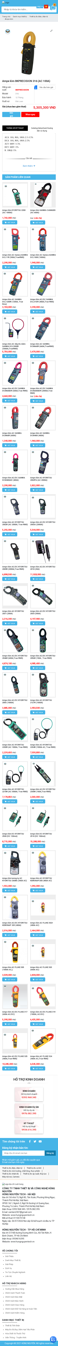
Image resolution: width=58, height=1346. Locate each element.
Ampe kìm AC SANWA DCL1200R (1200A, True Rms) (12, 301)
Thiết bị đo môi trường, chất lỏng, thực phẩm (21, 1171)
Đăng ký (50, 1153)
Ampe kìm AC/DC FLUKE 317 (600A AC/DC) (14, 1013)
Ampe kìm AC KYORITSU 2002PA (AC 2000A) (41, 479)
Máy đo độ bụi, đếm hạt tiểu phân (20, 1329)
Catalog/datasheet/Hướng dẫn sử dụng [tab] (42, 129)
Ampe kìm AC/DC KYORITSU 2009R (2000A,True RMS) (14, 568)
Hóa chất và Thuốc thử (15, 1333)
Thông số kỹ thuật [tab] (15, 128)
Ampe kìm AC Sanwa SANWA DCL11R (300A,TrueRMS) (15, 256)
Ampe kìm (9, 19)
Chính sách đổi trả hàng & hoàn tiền (21, 1309)
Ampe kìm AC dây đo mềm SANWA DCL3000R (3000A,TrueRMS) (13, 346)
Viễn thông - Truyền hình (15, 1337)
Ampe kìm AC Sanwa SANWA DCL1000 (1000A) (43, 256)
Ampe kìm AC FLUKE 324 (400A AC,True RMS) (41, 1057)
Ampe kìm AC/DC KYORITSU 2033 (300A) (42, 612)
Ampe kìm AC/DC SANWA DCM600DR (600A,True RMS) (15, 389)
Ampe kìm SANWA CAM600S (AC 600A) (42, 211)
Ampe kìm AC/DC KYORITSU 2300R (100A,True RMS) (42, 790)
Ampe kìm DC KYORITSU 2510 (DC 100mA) (41, 835)
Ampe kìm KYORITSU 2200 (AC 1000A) (13, 211)
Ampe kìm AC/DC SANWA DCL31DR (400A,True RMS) (42, 300)
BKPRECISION (22, 90)
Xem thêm (28, 166)
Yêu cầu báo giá (46, 87)
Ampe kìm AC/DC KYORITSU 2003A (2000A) (42, 523)
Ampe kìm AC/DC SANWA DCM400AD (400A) (13, 479)
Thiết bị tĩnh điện (12, 1325)
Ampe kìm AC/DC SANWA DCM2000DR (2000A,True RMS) (41, 390)
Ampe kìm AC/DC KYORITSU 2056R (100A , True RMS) (42, 657)
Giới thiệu (9, 1256)
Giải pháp (9, 1264)
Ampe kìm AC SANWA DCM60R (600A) (12, 434)
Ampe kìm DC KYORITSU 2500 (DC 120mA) (13, 835)
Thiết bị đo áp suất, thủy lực (35, 1174)
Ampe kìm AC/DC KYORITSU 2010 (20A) (42, 568)
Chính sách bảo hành (14, 1301)
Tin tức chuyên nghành (15, 1272)
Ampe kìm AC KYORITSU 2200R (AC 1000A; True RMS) (15, 746)
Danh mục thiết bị (20, 17)
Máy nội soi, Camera (10, 1177)
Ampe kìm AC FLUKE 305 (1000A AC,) (13, 968)
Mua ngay (30, 114)
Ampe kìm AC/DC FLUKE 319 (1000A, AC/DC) (42, 1013)
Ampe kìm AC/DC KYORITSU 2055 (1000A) (14, 701)
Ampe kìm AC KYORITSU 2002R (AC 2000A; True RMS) (15, 523)
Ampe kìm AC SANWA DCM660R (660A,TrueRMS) (42, 345)
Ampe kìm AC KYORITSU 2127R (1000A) (41, 701)
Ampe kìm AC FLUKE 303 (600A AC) (41, 968)
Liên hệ (8, 1276)
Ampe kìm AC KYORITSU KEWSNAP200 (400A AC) (41, 879)
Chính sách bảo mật (13, 1297)
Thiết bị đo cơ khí (34, 1168)
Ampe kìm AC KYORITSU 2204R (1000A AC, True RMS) (42, 746)
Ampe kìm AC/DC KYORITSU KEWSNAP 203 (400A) (14, 924)
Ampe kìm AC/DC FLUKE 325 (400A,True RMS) (14, 1057)
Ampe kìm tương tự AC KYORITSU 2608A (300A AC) (14, 879)
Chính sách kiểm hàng (15, 1313)
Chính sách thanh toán (15, 1293)
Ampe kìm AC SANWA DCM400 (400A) (40, 434)
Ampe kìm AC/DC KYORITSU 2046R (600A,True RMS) (14, 657)
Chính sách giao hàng (14, 1305)
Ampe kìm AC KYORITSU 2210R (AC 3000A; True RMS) (15, 790)
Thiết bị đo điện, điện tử (38, 17)
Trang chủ (6, 17)
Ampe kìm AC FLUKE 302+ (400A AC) (41, 924)
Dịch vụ (8, 1268)
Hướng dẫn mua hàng (14, 1289)
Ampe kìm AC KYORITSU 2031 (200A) (13, 612)
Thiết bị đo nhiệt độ (10, 1174)
